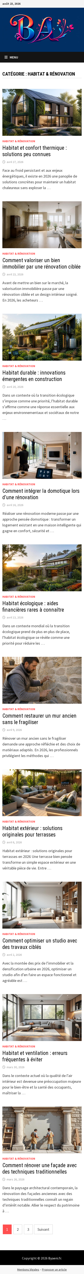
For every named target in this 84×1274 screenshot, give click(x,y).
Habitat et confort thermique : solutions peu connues (34, 151)
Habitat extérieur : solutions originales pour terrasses (32, 831)
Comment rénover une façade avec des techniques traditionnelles (39, 1168)
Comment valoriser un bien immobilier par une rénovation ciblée (41, 263)
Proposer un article (54, 1269)
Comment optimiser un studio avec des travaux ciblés (39, 944)
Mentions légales (28, 1269)
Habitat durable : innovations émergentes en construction (33, 376)
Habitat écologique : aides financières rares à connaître (33, 606)
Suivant (43, 1229)
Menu (13, 57)
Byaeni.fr (54, 1258)
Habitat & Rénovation (18, 141)
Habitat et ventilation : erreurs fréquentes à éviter (34, 1056)
